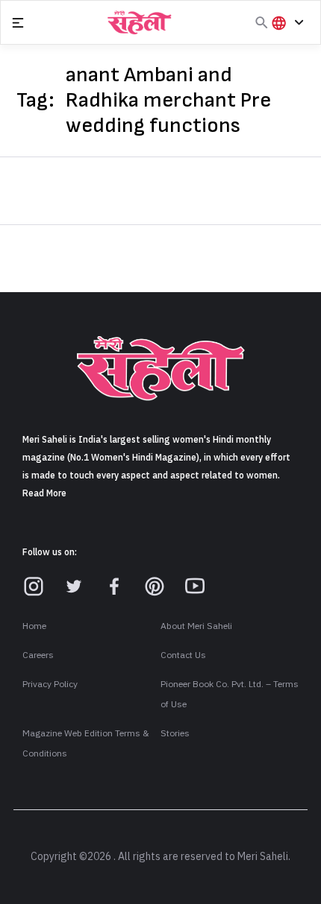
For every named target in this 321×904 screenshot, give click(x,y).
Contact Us (183, 655)
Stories (175, 733)
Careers (38, 655)
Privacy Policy (50, 684)
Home (34, 626)
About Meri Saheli (196, 626)
